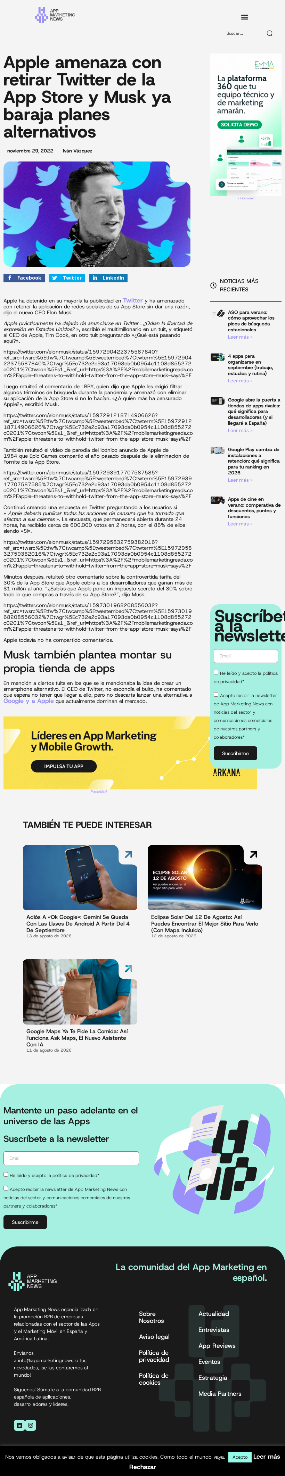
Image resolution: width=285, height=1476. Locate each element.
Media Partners (220, 1394)
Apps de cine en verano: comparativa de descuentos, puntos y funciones (254, 508)
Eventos (209, 1362)
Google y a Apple (28, 701)
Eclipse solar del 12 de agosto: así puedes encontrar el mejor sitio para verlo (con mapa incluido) (204, 923)
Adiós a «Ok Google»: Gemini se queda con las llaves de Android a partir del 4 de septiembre (78, 923)
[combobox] (241, 33)
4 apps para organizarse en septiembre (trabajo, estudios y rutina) (250, 364)
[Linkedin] (19, 1425)
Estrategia (212, 1378)
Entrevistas (213, 1330)
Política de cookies (154, 1379)
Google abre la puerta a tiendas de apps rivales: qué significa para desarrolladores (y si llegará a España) (254, 411)
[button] (244, 17)
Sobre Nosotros (151, 1317)
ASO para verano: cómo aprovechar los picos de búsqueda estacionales (251, 321)
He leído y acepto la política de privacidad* (54, 1175)
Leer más (266, 1456)
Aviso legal (154, 1337)
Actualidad (213, 1314)
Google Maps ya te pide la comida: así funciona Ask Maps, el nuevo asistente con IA (77, 1038)
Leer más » (240, 337)
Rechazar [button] (142, 1467)
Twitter (133, 300)
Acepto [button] (240, 1457)
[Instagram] (30, 1425)
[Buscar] (270, 33)
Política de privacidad (154, 1356)
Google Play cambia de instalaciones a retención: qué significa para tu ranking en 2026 (254, 461)
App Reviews (217, 1346)
